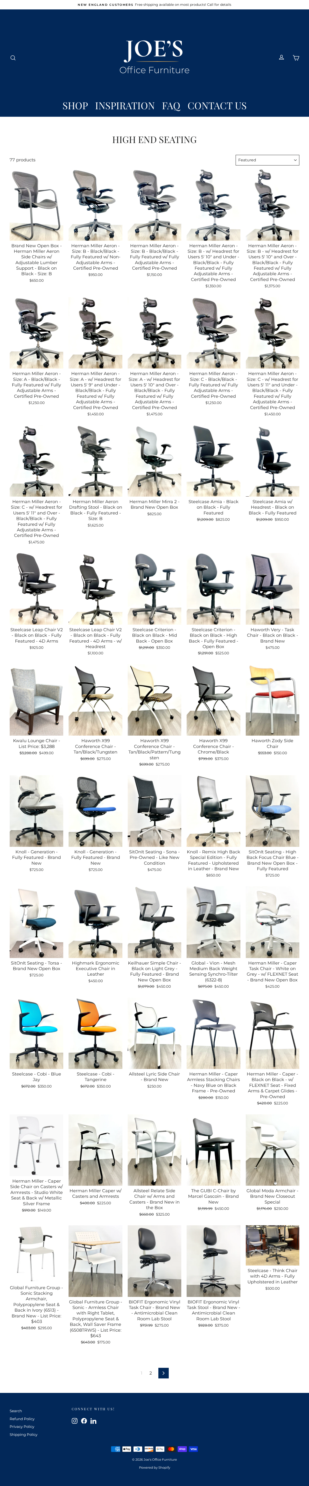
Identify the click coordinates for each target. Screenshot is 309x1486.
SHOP (75, 105)
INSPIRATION (125, 105)
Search (16, 1411)
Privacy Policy (22, 1426)
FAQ (171, 105)
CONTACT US (217, 105)
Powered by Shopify (154, 1467)
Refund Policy (22, 1419)
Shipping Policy (23, 1434)
